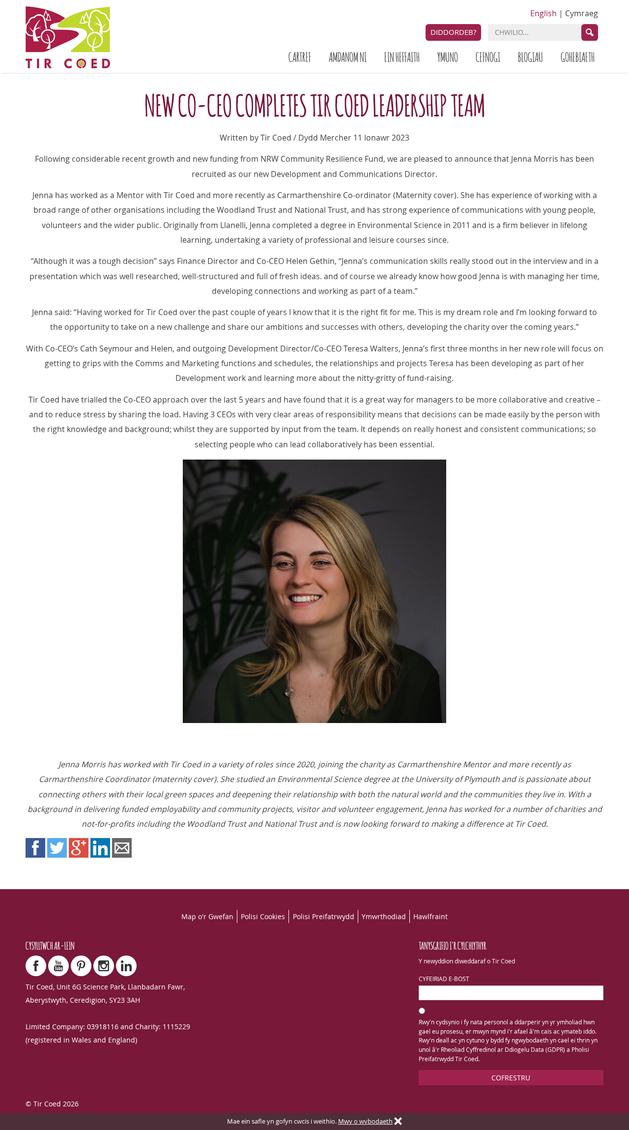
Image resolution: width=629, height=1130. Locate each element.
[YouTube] (58, 966)
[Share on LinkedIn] (100, 848)
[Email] (122, 848)
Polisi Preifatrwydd (323, 916)
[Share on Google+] (78, 848)
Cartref (299, 56)
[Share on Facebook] (35, 848)
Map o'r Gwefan (207, 916)
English (543, 13)
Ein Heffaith (402, 56)
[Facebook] (36, 966)
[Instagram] (103, 966)
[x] (398, 1122)
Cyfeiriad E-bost (444, 979)
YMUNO (447, 56)
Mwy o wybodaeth (365, 1121)
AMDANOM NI (348, 56)
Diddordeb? (453, 32)
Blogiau (530, 56)
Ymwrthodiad (384, 916)
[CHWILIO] (589, 32)
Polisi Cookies (263, 916)
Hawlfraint (430, 916)
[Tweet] (57, 848)
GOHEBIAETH (578, 56)
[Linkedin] (126, 966)
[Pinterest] (81, 966)
